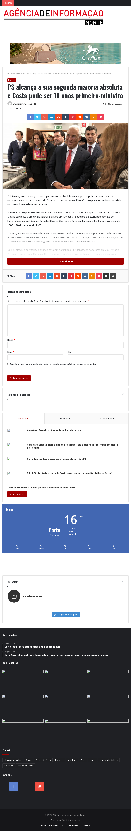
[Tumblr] (65, 117)
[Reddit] (79, 117)
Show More (64, 261)
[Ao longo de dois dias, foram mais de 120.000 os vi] (65, 609)
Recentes (65, 418)
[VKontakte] (86, 117)
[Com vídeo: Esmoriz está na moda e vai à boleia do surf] (16, 435)
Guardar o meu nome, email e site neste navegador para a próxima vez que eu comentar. (52, 364)
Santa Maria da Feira (109, 760)
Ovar (83, 760)
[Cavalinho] (65, 49)
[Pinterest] (72, 117)
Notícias (21, 73)
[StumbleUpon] (58, 117)
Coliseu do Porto (43, 760)
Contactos (85, 825)
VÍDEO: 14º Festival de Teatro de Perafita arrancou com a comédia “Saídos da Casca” (69, 473)
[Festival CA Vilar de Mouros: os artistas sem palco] (23, 681)
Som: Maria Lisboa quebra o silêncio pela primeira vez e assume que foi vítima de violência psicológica (72, 446)
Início (43, 825)
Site (70, 352)
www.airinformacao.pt (23, 104)
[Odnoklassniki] (93, 117)
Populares (23, 418)
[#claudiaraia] (65, 606)
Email (10, 352)
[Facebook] (30, 117)
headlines (72, 760)
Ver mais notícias (17, 494)
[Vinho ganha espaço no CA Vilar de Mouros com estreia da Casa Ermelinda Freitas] (65, 681)
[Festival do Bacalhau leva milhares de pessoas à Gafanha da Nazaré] (65, 706)
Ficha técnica (72, 825)
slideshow (8, 765)
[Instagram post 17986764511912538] (104, 606)
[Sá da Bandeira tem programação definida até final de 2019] (16, 463)
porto (92, 760)
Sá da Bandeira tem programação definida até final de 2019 (56, 458)
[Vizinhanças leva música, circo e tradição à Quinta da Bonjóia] (108, 681)
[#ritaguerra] (27, 609)
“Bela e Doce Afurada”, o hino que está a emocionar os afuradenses (41, 487)
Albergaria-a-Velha (12, 760)
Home (12, 73)
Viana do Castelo (25, 765)
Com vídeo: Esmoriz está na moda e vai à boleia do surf (55, 430)
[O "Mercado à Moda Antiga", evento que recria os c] (104, 609)
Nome (11, 339)
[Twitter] (37, 117)
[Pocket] (100, 117)
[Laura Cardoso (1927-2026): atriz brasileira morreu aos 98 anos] (108, 731)
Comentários (107, 418)
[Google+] (44, 117)
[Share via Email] (106, 276)
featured (59, 760)
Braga (28, 760)
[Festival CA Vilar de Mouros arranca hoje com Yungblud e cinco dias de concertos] (23, 731)
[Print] (113, 276)
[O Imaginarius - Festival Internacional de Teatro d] (27, 606)
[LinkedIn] (51, 117)
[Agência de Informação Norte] (54, 16)
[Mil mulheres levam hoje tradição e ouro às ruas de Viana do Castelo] (108, 706)
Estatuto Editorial (56, 825)
